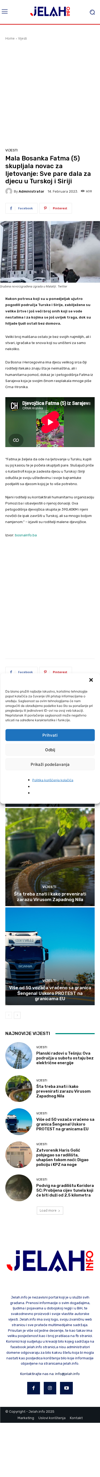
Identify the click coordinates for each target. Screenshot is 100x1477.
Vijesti (22, 38)
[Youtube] (66, 1388)
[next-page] (17, 1015)
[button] (91, 680)
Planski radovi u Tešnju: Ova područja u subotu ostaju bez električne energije (65, 1058)
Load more (48, 1210)
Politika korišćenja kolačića (52, 780)
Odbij (50, 749)
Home (10, 38)
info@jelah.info (67, 1374)
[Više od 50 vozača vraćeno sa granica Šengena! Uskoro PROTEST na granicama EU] (50, 956)
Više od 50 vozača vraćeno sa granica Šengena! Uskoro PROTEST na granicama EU (50, 993)
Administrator (31, 191)
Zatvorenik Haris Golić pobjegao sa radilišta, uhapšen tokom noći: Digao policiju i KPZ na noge (62, 1157)
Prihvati (50, 734)
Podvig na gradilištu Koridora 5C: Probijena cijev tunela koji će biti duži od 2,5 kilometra (65, 1190)
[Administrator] (9, 191)
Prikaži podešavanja (50, 764)
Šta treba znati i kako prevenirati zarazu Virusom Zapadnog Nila (50, 896)
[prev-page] (8, 1015)
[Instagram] (50, 1388)
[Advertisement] (50, 93)
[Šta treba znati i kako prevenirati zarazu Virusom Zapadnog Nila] (50, 857)
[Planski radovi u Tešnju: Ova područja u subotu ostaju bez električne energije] (18, 1055)
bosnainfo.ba (26, 535)
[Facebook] (33, 1388)
